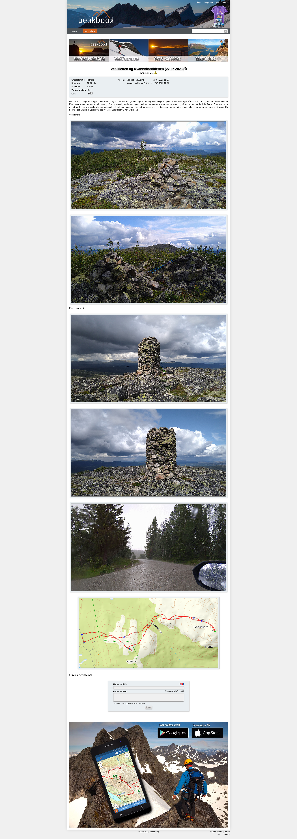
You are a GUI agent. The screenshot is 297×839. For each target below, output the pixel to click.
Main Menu (89, 31)
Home (74, 31)
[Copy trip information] (186, 69)
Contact (224, 2)
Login (199, 2)
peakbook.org (153, 832)
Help (217, 2)
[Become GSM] (148, 50)
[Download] (91, 94)
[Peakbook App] (148, 775)
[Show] (88, 94)
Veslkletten (132, 80)
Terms (227, 831)
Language (208, 2)
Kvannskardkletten (135, 83)
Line (152, 73)
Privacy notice (216, 831)
